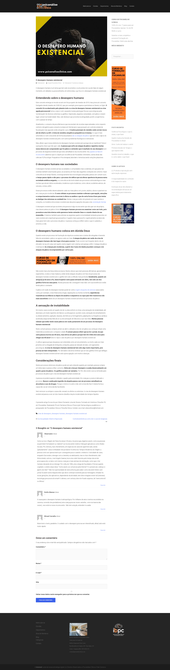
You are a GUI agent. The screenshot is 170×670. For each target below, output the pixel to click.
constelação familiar (99, 202)
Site (37, 582)
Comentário (41, 547)
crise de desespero (44, 413)
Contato (131, 6)
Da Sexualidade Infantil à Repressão (50, 419)
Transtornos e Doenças (77, 83)
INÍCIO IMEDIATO (118, 46)
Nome (38, 563)
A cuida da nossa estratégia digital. (50, 667)
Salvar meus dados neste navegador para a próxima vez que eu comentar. (63, 594)
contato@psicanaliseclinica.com (77, 651)
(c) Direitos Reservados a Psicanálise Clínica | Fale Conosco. (85, 667)
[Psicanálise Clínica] (50, 6)
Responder (102, 485)
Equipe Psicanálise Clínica (54, 83)
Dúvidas (95, 6)
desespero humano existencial (76, 413)
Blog (125, 6)
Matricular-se (87, 6)
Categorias (39, 640)
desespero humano (58, 413)
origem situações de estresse (85, 290)
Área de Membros (116, 6)
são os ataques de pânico (81, 136)
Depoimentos (104, 6)
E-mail (39, 573)
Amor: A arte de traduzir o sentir (122, 144)
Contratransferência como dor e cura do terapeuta (90, 419)
